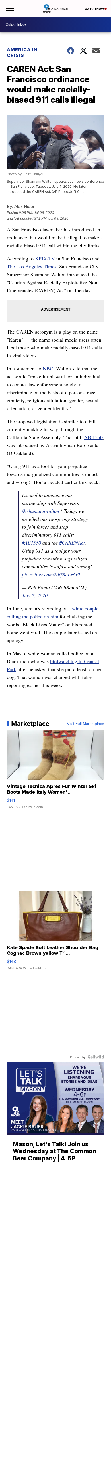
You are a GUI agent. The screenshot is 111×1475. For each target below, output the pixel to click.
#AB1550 (31, 542)
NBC (48, 368)
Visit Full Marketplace (85, 724)
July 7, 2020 (35, 595)
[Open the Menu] (9, 8)
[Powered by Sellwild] (96, 1057)
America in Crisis (22, 52)
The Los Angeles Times (31, 266)
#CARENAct (72, 542)
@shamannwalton (40, 510)
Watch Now (94, 8)
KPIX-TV (45, 258)
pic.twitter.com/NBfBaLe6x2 (51, 574)
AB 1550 (93, 437)
